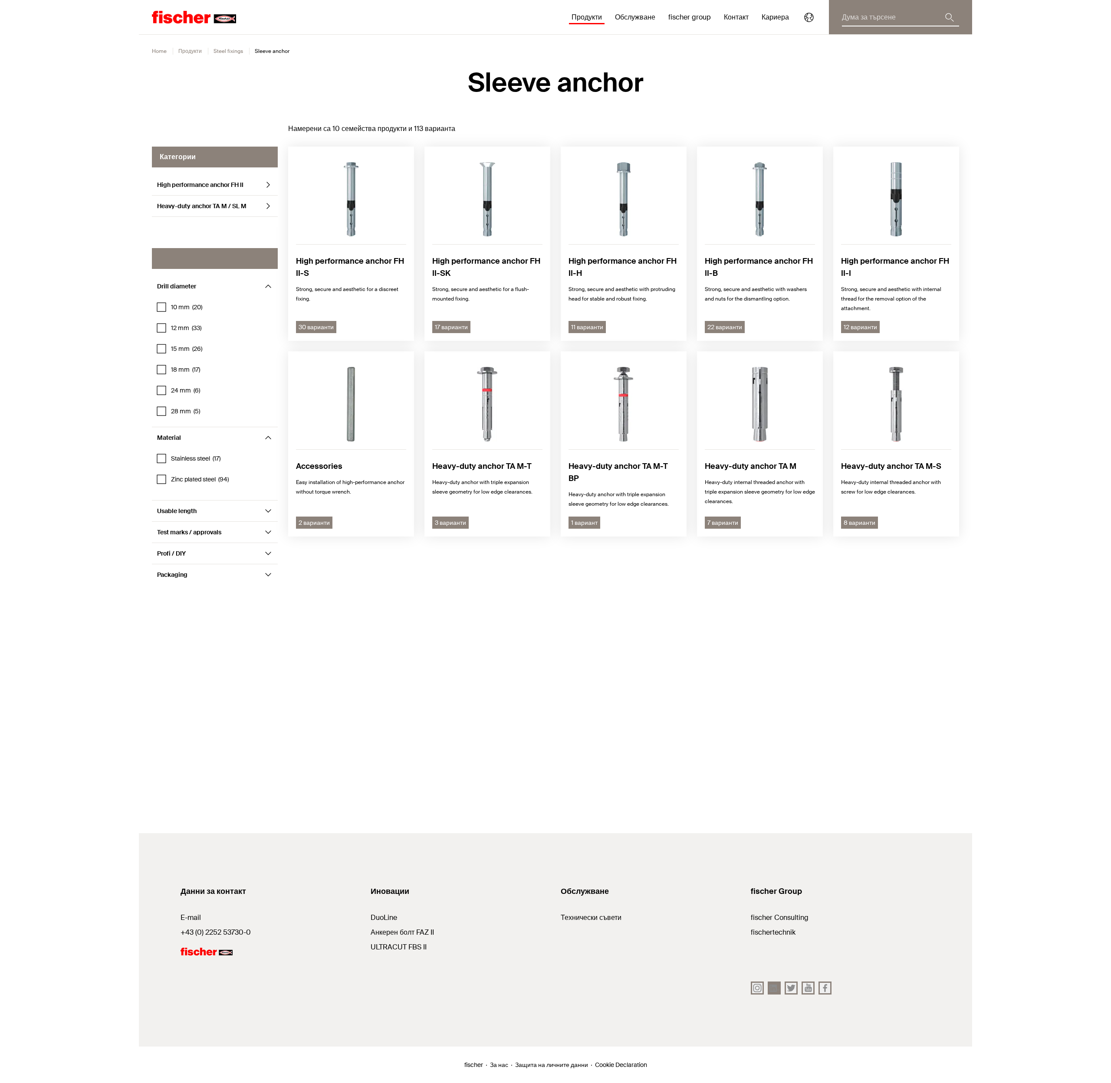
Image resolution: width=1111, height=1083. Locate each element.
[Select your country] (808, 17)
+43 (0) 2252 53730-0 (216, 932)
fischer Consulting (780, 917)
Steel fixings (228, 51)
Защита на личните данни (551, 1065)
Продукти (190, 51)
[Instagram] (757, 988)
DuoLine (384, 917)
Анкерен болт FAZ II (402, 932)
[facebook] (825, 988)
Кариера (775, 17)
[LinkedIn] (774, 988)
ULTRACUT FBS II (399, 947)
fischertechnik (773, 932)
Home (159, 51)
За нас (499, 1065)
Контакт (736, 17)
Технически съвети (591, 917)
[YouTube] (808, 988)
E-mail (191, 917)
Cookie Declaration (621, 1065)
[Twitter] (791, 988)
